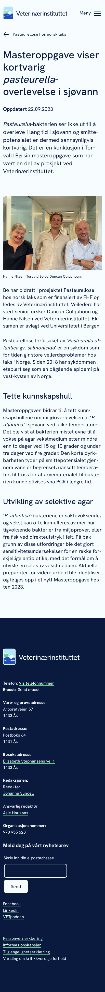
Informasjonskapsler (22, 945)
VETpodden (13, 916)
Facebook (12, 903)
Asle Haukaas (15, 813)
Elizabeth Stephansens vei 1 (29, 761)
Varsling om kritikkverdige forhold (34, 958)
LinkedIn (11, 910)
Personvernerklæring (23, 938)
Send (16, 886)
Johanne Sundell (18, 793)
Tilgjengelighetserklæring (26, 952)
